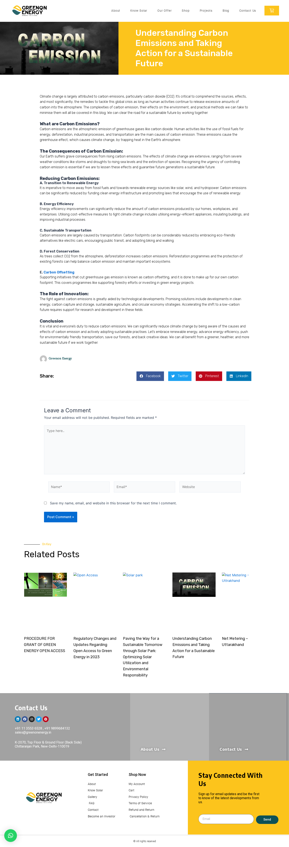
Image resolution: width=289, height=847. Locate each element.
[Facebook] (25, 719)
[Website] (210, 488)
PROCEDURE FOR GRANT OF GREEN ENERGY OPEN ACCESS (44, 644)
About (115, 10)
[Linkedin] (18, 719)
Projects (206, 10)
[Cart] (271, 10)
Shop (185, 10)
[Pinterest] (46, 719)
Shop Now (137, 774)
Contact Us (247, 10)
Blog (226, 10)
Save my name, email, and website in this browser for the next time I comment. (113, 503)
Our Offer (164, 10)
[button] (150, 376)
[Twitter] (39, 719)
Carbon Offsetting (59, 272)
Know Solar (138, 10)
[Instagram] (32, 719)
